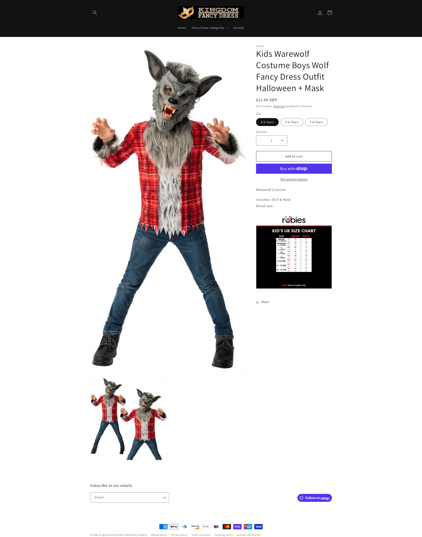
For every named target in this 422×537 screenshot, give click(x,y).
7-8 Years (316, 122)
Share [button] (265, 302)
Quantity (261, 132)
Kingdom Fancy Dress (111, 534)
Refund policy (159, 534)
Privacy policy (179, 534)
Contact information (249, 534)
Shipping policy (224, 534)
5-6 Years (292, 122)
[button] (95, 13)
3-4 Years (267, 122)
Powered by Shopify (135, 534)
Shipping (278, 106)
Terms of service (201, 534)
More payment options (293, 179)
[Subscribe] (164, 498)
